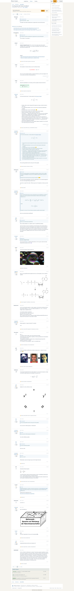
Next (21, 14)
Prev (13, 14)
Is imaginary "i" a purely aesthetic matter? (23, 571)
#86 (47, 500)
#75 (47, 321)
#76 (47, 332)
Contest (26, 7)
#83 (47, 453)
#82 (47, 441)
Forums (31, 1)
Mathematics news (15, 26)
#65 (47, 80)
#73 (47, 271)
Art (23, 7)
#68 (47, 169)
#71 (47, 236)
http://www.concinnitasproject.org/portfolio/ (27, 493)
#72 (47, 247)
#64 (47, 64)
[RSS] (61, 588)
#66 (47, 94)
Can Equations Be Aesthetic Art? (19, 574)
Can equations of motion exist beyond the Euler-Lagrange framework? (27, 578)
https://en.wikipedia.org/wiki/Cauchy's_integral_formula (30, 57)
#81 (47, 430)
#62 (47, 32)
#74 (47, 305)
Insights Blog (26, 1)
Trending (35, 1)
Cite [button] (47, 59)
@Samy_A (26, 241)
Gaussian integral (38, 96)
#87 (47, 507)
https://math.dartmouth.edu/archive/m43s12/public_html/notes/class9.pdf (33, 56)
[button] (28, 1)
